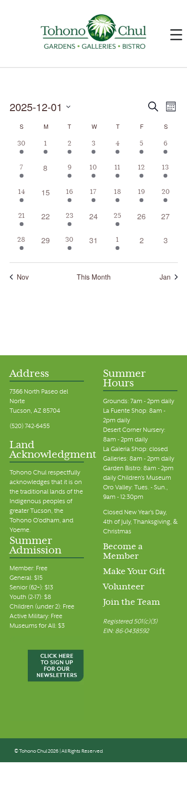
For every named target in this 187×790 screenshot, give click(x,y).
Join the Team (131, 603)
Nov (23, 277)
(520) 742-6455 (30, 426)
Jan (165, 277)
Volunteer (123, 587)
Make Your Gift (134, 572)
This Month (94, 277)
